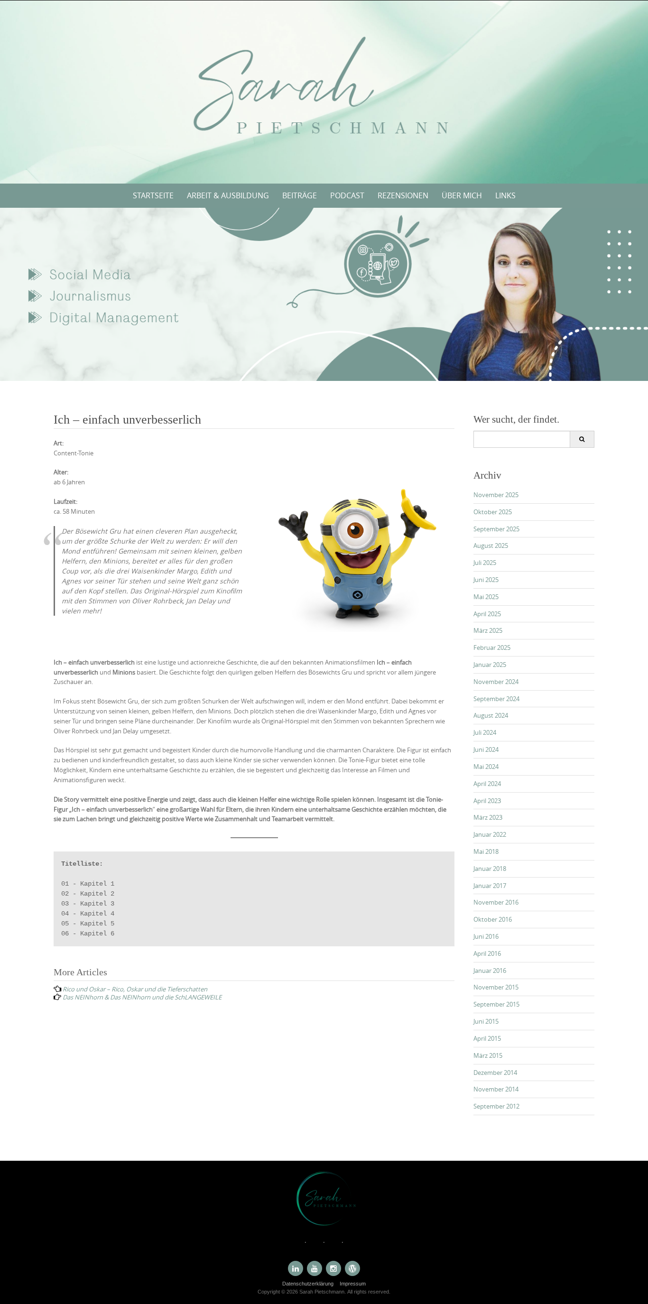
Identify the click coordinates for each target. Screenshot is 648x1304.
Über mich (462, 195)
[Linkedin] (295, 1268)
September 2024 (496, 698)
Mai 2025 (486, 596)
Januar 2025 (489, 664)
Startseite (153, 195)
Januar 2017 (489, 885)
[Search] (581, 439)
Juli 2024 (484, 732)
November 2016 (495, 902)
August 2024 (490, 715)
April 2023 (487, 800)
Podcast (347, 195)
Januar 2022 (489, 834)
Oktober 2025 (492, 512)
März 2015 (487, 1055)
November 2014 (495, 1089)
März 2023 (487, 817)
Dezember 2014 (495, 1072)
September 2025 (496, 529)
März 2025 (487, 630)
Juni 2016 (486, 936)
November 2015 (495, 987)
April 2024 (487, 783)
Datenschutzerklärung (307, 1283)
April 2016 (487, 953)
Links (505, 195)
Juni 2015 (486, 1021)
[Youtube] (314, 1268)
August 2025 (490, 545)
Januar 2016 (489, 970)
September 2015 (496, 1004)
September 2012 (496, 1106)
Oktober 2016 (492, 919)
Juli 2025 (484, 562)
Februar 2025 (491, 647)
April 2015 (487, 1038)
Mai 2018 (486, 851)
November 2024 (495, 681)
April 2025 (487, 614)
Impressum (353, 1283)
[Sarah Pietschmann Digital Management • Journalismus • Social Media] (324, 90)
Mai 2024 (486, 766)
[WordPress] (352, 1268)
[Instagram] (333, 1268)
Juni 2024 (486, 749)
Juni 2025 (486, 579)
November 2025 (495, 494)
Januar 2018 (489, 868)
